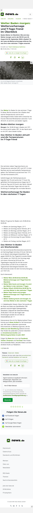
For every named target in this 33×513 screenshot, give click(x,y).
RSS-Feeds (6, 473)
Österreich (11, 353)
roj (2, 348)
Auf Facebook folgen (12, 416)
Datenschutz (7, 452)
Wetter (17, 353)
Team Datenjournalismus (17, 47)
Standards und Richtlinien (11, 455)
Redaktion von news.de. (20, 357)
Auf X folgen (9, 419)
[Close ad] (1, 10)
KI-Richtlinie (7, 489)
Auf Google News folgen (13, 423)
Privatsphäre (7, 493)
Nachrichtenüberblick (10, 480)
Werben (5, 461)
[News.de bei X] (19, 506)
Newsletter (6, 468)
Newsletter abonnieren (13, 426)
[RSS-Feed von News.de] (22, 506)
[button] (16, 52)
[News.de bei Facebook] (16, 506)
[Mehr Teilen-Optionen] (22, 57)
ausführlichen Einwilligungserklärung (14, 395)
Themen (5, 477)
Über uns (6, 464)
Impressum (6, 448)
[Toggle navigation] (30, 14)
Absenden (7, 400)
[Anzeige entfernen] (32, 506)
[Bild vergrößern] (31, 62)
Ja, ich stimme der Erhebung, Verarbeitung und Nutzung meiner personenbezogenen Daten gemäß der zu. (15, 392)
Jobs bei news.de (8, 486)
